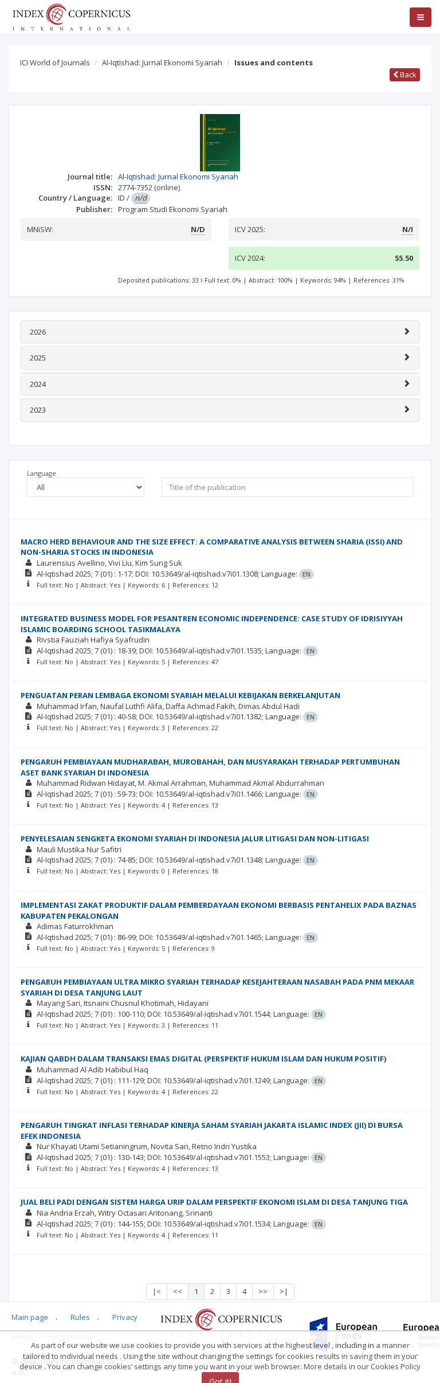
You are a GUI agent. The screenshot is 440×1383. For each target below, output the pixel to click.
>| (284, 1291)
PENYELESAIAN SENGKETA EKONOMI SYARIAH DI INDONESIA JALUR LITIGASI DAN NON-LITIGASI (195, 838)
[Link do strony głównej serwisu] (71, 16)
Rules (80, 1317)
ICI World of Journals (55, 62)
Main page (29, 1317)
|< (156, 1291)
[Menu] (420, 17)
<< (177, 1291)
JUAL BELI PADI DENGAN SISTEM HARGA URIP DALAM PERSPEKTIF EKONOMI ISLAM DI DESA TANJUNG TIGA (214, 1202)
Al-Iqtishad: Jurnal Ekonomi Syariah (162, 62)
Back (407, 74)
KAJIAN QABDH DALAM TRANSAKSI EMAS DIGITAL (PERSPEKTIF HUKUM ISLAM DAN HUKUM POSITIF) (203, 1058)
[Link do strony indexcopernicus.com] (220, 1322)
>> (263, 1291)
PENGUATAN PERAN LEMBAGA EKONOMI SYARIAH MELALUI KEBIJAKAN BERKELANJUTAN (180, 695)
